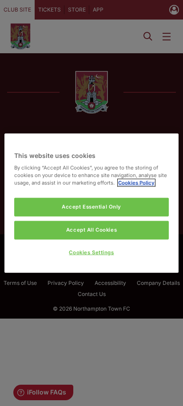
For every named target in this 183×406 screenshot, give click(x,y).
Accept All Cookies (91, 230)
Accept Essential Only (91, 207)
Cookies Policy (136, 183)
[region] (91, 203)
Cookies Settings (91, 252)
